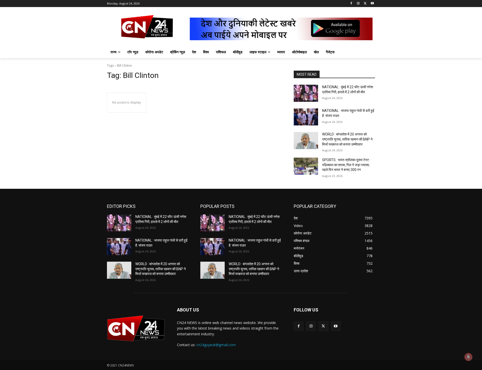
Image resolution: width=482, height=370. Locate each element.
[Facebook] (351, 4)
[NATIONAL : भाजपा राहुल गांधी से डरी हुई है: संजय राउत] (306, 116)
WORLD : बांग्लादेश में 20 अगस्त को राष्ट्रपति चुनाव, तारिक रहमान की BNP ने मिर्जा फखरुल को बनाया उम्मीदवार (347, 139)
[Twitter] (365, 4)
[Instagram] (358, 4)
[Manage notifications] (468, 357)
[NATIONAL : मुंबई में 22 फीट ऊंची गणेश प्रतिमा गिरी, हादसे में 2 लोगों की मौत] (306, 93)
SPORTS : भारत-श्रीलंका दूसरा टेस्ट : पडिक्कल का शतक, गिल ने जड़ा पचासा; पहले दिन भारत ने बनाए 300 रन (346, 165)
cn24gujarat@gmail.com (216, 344)
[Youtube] (372, 4)
